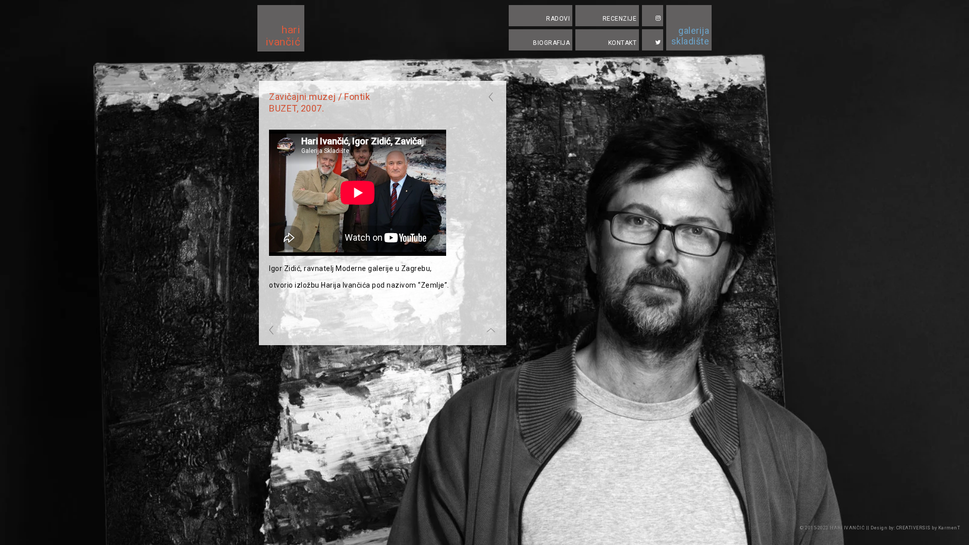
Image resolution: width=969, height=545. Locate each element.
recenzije (620, 18)
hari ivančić (283, 36)
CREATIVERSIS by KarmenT (927, 527)
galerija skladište (690, 35)
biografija (551, 42)
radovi (558, 18)
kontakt (622, 42)
